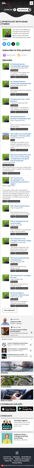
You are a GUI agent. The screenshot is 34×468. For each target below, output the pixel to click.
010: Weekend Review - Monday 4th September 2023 (20, 118)
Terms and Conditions (21, 461)
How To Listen (8, 459)
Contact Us (7, 457)
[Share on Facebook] (4, 44)
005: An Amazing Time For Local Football (19, 222)
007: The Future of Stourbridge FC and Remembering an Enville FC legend (19, 181)
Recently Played (7, 339)
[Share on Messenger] (9, 44)
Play (13, 77)
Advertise (16, 457)
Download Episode (22, 77)
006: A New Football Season (20, 206)
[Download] (31, 332)
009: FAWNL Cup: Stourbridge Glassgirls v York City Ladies (20, 135)
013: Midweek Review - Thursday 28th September (19, 65)
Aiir (32, 465)
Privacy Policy (17, 463)
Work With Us (26, 457)
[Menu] (31, 3)
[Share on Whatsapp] (17, 44)
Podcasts (7, 416)
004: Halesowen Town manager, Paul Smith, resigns (20, 240)
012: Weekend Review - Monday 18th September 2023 (20, 83)
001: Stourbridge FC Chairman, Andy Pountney (19, 294)
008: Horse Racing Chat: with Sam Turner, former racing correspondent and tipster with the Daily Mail (20, 158)
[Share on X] (13, 44)
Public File (8, 461)
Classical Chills (15, 322)
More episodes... (9, 310)
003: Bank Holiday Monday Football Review (19, 259)
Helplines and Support (22, 459)
